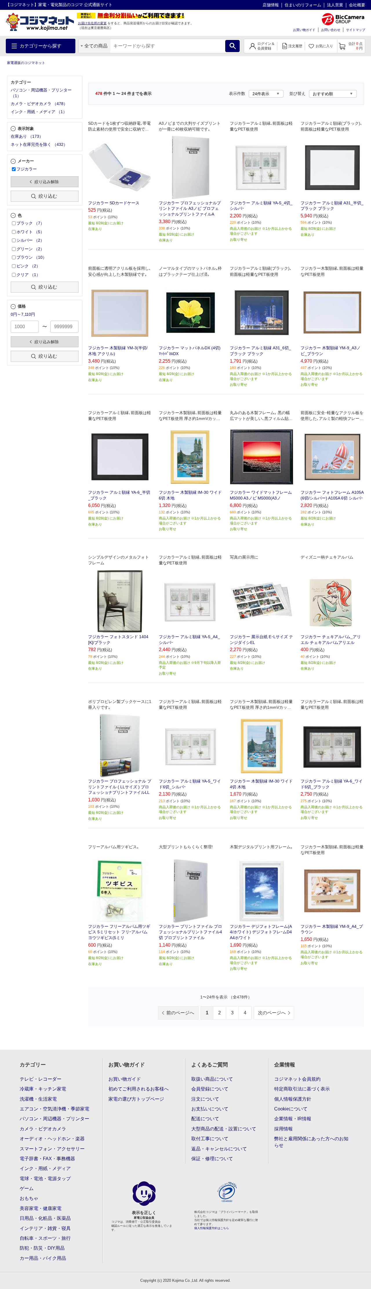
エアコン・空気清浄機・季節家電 (54, 1108)
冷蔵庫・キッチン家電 (43, 1088)
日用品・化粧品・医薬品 (45, 1218)
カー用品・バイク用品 (43, 1258)
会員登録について (209, 1088)
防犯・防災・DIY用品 (42, 1248)
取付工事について (209, 1138)
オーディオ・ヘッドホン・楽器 (52, 1138)
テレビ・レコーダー (40, 1079)
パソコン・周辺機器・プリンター (54, 1118)
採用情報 (283, 1128)
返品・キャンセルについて (219, 1148)
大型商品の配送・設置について (223, 1128)
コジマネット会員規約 (297, 1079)
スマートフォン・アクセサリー (52, 1148)
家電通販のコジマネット (26, 63)
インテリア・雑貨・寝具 (45, 1228)
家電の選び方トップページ (136, 1099)
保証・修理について (212, 1158)
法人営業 (335, 5)
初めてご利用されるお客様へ (138, 1088)
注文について (205, 1099)
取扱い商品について (212, 1079)
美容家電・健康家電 (40, 1208)
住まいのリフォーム (303, 5)
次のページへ (272, 1012)
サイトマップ (355, 30)
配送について (205, 1118)
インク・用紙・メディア (45, 1168)
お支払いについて (209, 1108)
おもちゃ (29, 1198)
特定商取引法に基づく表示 (302, 1088)
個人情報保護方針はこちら (211, 1228)
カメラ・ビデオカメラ (43, 1128)
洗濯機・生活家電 (38, 1099)
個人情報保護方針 (292, 1099)
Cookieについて (291, 1108)
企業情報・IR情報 (292, 1118)
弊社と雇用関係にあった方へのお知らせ (311, 1141)
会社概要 (357, 5)
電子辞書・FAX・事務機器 (47, 1158)
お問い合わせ (330, 30)
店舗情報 (271, 5)
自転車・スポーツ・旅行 (45, 1238)
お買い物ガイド (304, 30)
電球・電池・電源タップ (45, 1178)
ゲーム (27, 1188)
